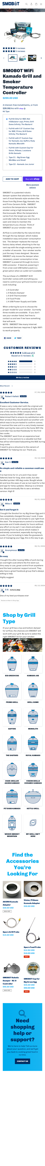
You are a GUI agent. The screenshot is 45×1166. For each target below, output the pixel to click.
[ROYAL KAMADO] (33, 744)
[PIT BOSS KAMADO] (12, 797)
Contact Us (22, 1062)
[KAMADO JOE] (33, 664)
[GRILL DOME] (33, 691)
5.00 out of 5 (28, 353)
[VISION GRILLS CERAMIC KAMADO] (33, 770)
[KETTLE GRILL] (33, 797)
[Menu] (41, 4)
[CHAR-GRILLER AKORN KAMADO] (12, 770)
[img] (6, 393)
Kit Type (6, 112)
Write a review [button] (22, 378)
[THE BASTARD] (12, 744)
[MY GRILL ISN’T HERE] (33, 824)
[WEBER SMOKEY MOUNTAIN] (12, 824)
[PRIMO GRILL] (12, 691)
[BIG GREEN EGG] (12, 664)
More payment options (32, 186)
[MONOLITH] (33, 717)
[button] (9, 48)
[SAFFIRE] (12, 717)
